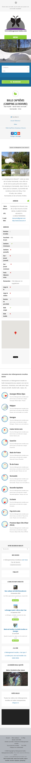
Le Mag (23, 737)
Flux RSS (23, 745)
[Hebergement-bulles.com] (15, 23)
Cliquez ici (15, 703)
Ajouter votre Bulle (16, 739)
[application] (15, 717)
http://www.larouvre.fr (19, 220)
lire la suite (15, 600)
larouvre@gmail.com (19, 218)
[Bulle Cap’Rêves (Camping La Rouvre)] (6, 172)
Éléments (17, 120)
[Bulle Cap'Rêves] (15, 172)
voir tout (24, 560)
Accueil (12, 120)
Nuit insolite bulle (8, 758)
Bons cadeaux (15, 737)
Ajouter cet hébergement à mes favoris (19, 147)
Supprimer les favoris (15, 564)
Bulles (15, 124)
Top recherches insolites (13, 745)
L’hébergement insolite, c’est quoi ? (15, 652)
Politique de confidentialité (16, 747)
